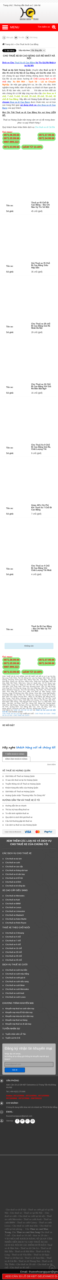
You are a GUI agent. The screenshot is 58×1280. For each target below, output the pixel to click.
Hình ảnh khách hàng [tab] (16, 759)
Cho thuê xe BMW (13, 904)
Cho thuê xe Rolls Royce (15, 923)
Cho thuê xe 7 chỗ (13, 941)
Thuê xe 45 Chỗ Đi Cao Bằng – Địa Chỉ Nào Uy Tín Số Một (40, 204)
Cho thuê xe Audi (12, 900)
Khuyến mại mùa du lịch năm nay (19, 1016)
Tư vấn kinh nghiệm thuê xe (17, 813)
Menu (14, 27)
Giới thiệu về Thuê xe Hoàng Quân (20, 776)
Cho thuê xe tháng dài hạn (16, 870)
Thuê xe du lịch (10, 70)
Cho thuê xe (16, 1213)
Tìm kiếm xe (44, 27)
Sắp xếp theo (24, 50)
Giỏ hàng (33, 37)
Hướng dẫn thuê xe (23, 5)
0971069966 (11, 1098)
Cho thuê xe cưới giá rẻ (15, 978)
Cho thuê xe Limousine (15, 911)
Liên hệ (37, 5)
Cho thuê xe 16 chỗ (13, 948)
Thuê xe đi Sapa (41, 1254)
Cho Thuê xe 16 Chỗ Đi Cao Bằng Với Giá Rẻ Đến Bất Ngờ (41, 386)
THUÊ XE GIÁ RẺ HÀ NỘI (23, 710)
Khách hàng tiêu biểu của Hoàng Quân (21, 788)
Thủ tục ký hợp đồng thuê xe (17, 810)
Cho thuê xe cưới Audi (14, 993)
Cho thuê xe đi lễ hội (14, 878)
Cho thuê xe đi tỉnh (13, 882)
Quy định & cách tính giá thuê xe (18, 817)
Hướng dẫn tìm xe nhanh (15, 806)
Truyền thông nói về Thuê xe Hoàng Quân (23, 784)
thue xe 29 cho (40, 1235)
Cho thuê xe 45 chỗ (13, 960)
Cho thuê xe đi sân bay (15, 874)
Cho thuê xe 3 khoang (14, 933)
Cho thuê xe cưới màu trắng (17, 974)
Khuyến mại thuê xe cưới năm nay (19, 1009)
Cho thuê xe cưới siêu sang (17, 981)
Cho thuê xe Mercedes (14, 896)
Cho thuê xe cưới (12, 863)
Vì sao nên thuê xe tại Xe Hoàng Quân (21, 780)
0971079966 (24, 1098)
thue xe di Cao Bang (20, 102)
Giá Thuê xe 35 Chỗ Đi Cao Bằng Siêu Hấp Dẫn (40, 265)
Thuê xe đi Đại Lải (14, 1258)
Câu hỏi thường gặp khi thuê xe (18, 821)
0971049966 (31, 1096)
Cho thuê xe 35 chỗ (13, 956)
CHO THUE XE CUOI (42, 713)
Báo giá (9, 37)
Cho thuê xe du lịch (13, 859)
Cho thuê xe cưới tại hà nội (32, 1216)
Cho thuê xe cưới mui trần (16, 970)
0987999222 (36, 1098)
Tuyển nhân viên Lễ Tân (15, 1034)
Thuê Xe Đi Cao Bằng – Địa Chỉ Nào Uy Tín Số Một (41, 628)
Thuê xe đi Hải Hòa (24, 1251)
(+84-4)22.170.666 (17, 1092)
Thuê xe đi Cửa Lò (30, 1248)
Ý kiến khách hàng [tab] (14, 754)
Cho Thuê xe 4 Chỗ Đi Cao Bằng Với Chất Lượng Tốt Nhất (41, 568)
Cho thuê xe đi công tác (15, 886)
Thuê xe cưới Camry (27, 1222)
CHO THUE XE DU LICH (11, 713)
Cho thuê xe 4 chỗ (13, 937)
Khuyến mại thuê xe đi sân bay (18, 1024)
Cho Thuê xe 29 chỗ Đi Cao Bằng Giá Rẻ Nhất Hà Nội (40, 326)
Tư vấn (21, 37)
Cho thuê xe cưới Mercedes (17, 989)
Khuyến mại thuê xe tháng (16, 1020)
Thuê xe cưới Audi (33, 1219)
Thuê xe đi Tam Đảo (35, 1258)
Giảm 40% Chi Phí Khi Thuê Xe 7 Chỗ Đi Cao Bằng (41, 507)
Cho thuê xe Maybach (14, 915)
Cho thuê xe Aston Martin (15, 919)
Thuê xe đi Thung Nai (29, 1261)
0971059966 (43, 1096)
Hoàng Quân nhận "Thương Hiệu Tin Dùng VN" (25, 795)
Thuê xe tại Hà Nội (33, 1213)
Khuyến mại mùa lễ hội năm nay (18, 1012)
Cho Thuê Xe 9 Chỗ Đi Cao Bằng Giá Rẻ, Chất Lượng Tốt (41, 447)
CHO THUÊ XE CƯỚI (21, 715)
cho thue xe (48, 93)
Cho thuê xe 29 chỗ (13, 952)
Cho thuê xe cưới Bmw (15, 985)
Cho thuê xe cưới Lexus (15, 997)
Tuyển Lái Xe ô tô (12, 1038)
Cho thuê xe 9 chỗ (13, 944)
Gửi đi (14, 1070)
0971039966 (18, 1096)
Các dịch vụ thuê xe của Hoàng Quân (21, 825)
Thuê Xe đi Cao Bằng (25, 62)
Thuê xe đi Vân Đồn (22, 1254)
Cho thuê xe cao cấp (14, 867)
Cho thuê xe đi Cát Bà (45, 127)
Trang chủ (7, 5)
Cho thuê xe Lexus (13, 907)
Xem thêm (51, 764)
